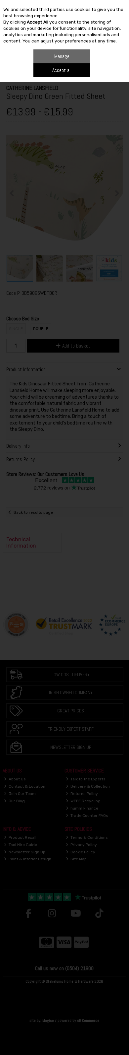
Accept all (61, 70)
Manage (61, 56)
